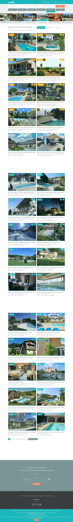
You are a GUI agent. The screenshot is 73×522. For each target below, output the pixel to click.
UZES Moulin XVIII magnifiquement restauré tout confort (48, 242)
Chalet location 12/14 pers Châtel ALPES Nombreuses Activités (20, 357)
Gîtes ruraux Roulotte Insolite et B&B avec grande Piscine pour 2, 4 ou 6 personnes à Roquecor (26, 267)
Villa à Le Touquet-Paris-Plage (55, 22)
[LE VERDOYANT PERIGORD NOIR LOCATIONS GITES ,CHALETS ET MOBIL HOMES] (22, 67)
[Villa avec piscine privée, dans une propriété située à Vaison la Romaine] (51, 182)
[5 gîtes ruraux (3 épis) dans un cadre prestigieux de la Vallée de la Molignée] (22, 142)
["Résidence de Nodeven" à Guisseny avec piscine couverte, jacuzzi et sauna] (51, 282)
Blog (52, 495)
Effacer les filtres (41, 27)
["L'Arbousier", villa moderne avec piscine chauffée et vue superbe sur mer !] (6, 17)
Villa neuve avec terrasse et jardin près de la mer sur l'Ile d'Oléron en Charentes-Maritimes (54, 152)
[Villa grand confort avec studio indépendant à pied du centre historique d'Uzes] (22, 42)
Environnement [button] (41, 9)
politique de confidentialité (33, 512)
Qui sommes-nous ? (27, 495)
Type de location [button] (31, 9)
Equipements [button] (50, 9)
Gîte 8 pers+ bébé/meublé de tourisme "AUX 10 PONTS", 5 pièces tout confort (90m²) (24, 292)
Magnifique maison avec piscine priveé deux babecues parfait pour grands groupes (53, 382)
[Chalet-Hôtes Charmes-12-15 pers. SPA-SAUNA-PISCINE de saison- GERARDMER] (51, 207)
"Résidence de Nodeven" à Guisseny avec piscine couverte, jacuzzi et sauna (51, 292)
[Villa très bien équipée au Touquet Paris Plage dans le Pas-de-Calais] (55, 17)
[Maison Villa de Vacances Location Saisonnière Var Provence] (51, 322)
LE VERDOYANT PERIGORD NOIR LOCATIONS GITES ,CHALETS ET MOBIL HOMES (25, 77)
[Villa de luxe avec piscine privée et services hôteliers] (42, 17)
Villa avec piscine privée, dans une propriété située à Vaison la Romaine (50, 192)
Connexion (63, 1)
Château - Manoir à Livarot (18, 22)
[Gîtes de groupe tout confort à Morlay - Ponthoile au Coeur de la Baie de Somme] (22, 421)
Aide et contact (42, 495)
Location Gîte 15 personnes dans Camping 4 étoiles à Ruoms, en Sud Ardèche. (52, 357)
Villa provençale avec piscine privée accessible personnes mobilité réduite (22, 127)
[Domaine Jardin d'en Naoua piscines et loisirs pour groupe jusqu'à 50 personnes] (51, 257)
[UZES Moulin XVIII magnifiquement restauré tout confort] (51, 232)
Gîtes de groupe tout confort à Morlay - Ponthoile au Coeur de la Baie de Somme (23, 432)
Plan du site (48, 495)
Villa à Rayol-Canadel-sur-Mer (6, 22)
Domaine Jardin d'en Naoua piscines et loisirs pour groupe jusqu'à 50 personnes (52, 267)
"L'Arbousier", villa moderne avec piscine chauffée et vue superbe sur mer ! (51, 52)
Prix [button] (12, 9)
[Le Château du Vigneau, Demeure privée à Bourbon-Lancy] (51, 67)
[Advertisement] (36, 164)
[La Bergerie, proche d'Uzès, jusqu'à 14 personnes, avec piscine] (22, 322)
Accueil (21, 495)
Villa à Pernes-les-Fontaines (31, 22)
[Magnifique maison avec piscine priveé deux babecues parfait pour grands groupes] (51, 372)
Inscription (56, 1)
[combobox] (50, 6)
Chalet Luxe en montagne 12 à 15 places (16, 382)
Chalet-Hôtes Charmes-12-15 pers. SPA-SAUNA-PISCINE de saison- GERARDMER (53, 217)
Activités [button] (60, 9)
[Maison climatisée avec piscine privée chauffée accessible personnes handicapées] (30, 17)
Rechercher (60, 6)
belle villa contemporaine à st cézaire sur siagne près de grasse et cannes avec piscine (24, 192)
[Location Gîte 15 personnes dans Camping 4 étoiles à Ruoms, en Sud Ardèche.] (51, 347)
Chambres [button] (22, 9)
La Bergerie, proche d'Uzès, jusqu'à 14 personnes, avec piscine (20, 332)
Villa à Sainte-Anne (43, 22)
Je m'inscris (37, 484)
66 (24, 439)
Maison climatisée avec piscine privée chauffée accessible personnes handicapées (24, 102)
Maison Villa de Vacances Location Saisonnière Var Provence (48, 332)
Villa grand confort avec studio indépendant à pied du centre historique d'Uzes (23, 52)
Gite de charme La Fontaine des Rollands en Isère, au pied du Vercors (50, 127)
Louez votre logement (35, 495)
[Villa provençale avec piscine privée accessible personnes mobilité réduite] (67, 17)
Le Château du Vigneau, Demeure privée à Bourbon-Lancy (48, 77)
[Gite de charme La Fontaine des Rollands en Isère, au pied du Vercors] (51, 117)
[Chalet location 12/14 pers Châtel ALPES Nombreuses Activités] (22, 347)
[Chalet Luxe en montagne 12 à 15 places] (22, 372)
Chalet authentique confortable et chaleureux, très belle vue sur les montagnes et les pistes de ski (27, 217)
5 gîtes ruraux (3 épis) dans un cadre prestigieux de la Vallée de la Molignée (22, 152)
